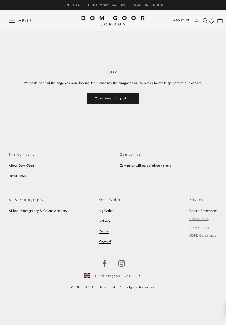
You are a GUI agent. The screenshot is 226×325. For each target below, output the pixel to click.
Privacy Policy (199, 227)
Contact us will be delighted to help (145, 165)
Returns (104, 231)
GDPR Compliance (202, 235)
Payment (105, 241)
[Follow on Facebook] (104, 263)
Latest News (17, 175)
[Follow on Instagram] (121, 263)
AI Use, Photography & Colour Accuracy (38, 210)
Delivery (104, 220)
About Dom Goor (21, 165)
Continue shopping (113, 98)
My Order (106, 210)
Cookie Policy (199, 218)
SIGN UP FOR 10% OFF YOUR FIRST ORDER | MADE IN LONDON (113, 5)
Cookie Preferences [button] (203, 210)
